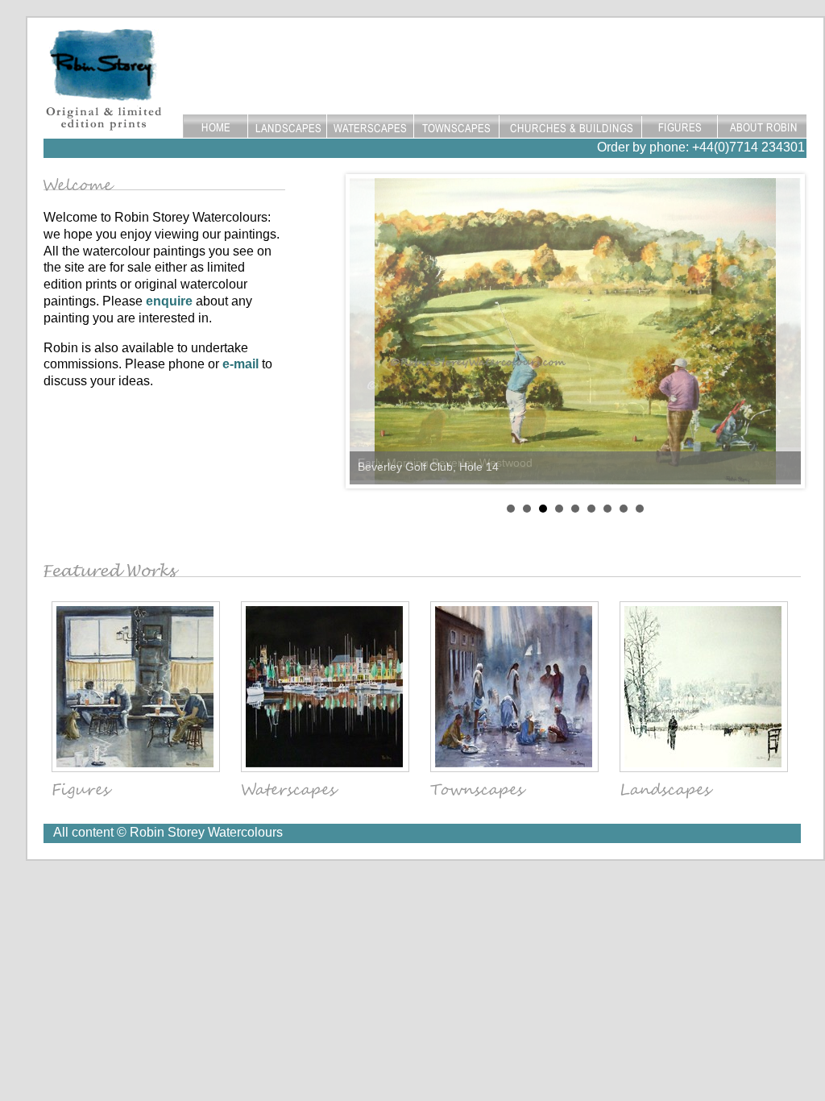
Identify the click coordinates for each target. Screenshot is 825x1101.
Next (780, 331)
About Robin (762, 126)
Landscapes (286, 126)
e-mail (240, 364)
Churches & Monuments (571, 126)
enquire (169, 301)
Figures (680, 126)
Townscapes (457, 126)
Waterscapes (370, 126)
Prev (370, 331)
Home (215, 126)
